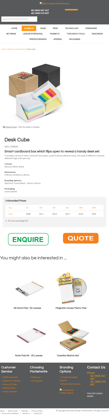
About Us (26, 413)
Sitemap (24, 410)
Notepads (21, 49)
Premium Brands (38, 39)
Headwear (97, 34)
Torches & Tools (75, 34)
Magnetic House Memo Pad (71, 308)
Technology (71, 28)
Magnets (54, 34)
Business (28, 28)
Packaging (74, 39)
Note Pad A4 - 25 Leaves (29, 355)
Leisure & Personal (33, 34)
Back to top (13, 410)
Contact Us (37, 413)
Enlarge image (11, 127)
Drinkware (91, 28)
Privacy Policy (37, 410)
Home (14, 28)
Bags (43, 28)
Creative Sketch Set (68, 355)
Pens (55, 28)
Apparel (58, 39)
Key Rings (11, 34)
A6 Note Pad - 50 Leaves (27, 308)
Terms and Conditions (10, 413)
